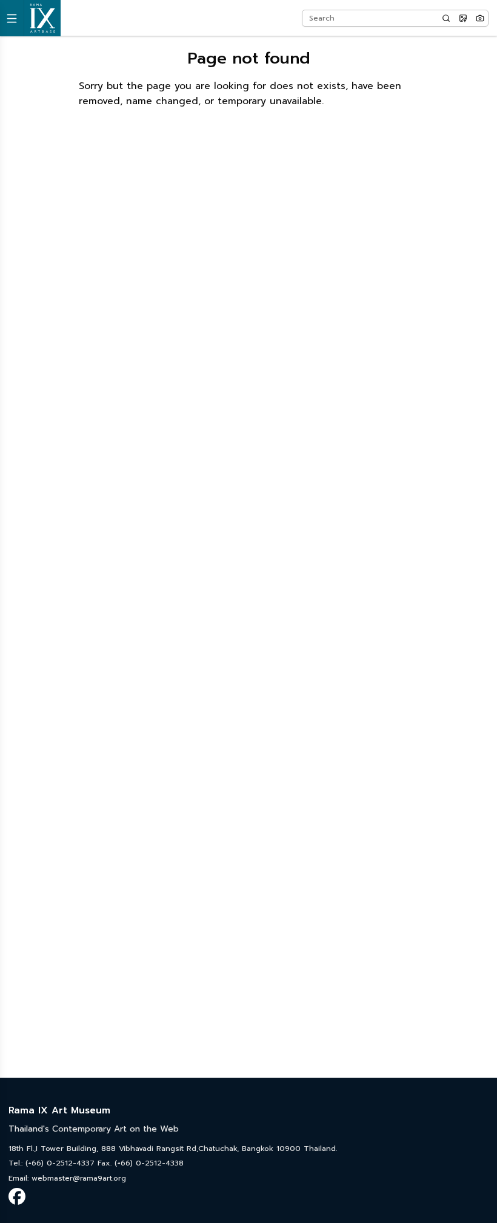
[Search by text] (446, 18)
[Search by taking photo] (480, 18)
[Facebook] (16, 1196)
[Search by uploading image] (463, 18)
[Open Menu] (12, 18)
